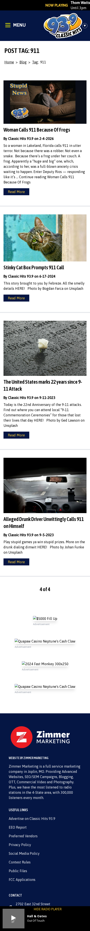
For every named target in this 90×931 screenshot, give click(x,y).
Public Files (18, 871)
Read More (16, 192)
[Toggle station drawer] (86, 25)
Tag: (35, 62)
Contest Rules (20, 862)
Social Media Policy (24, 853)
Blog (23, 62)
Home (9, 62)
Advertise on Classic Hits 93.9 (32, 819)
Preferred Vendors (23, 836)
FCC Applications (22, 880)
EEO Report (18, 827)
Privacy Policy (20, 845)
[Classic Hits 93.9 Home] (63, 25)
